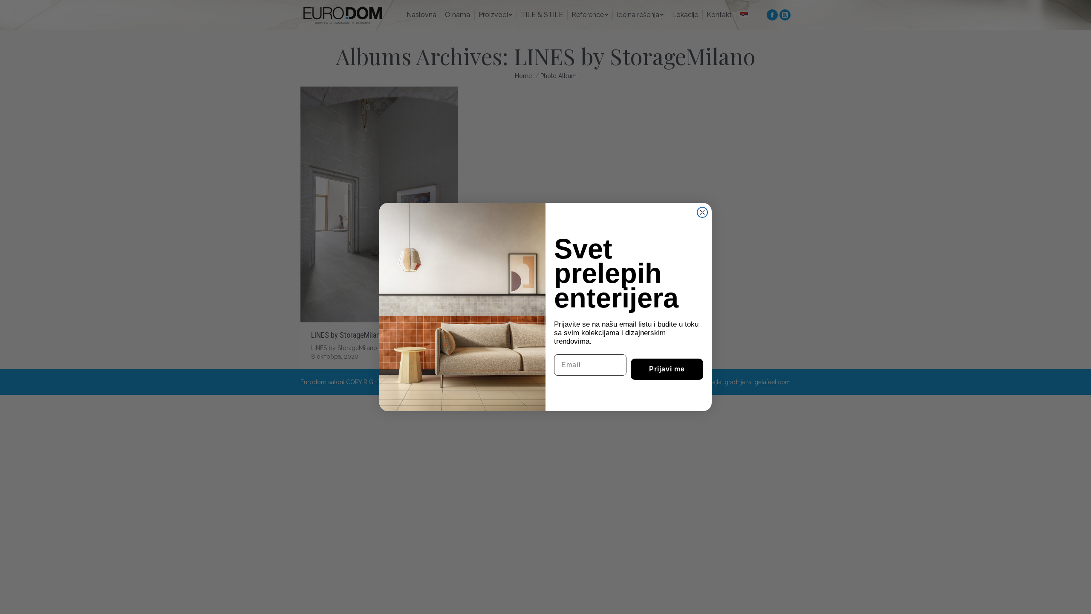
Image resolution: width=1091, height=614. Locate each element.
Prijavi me (667, 369)
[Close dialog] (702, 212)
